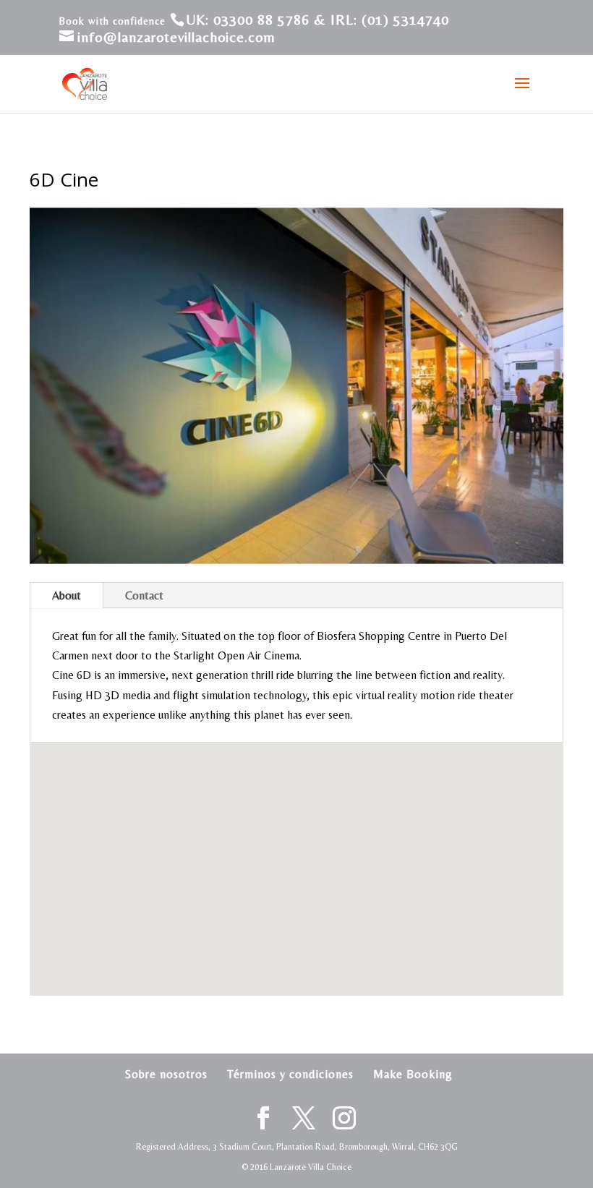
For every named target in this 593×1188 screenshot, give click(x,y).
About (66, 595)
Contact (144, 595)
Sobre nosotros (166, 1074)
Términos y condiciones (290, 1074)
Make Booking (413, 1074)
